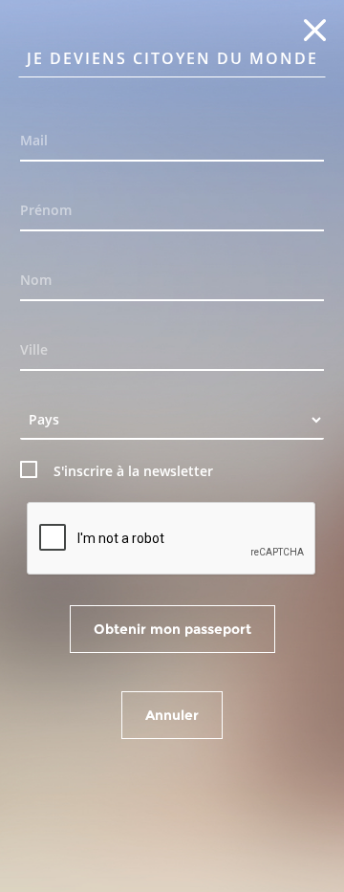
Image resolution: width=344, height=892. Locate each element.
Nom (36, 280)
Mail (34, 140)
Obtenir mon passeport (172, 629)
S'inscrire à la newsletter (133, 471)
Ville (34, 349)
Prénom (46, 210)
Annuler (172, 715)
